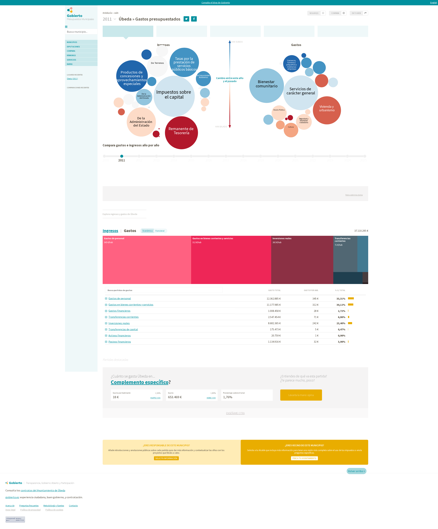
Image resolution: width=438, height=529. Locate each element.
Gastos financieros (119, 310)
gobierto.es (12, 497)
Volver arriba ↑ (356, 471)
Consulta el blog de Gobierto (216, 2)
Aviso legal (10, 509)
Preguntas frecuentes (28, 505)
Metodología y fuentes (53, 505)
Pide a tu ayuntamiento (304, 458)
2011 (108, 19)
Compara (71, 51)
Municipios (72, 42)
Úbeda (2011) (72, 78)
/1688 (155, 398)
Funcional (160, 230)
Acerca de (9, 505)
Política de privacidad (30, 509)
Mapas (70, 64)
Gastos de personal (119, 298)
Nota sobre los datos (354, 195)
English (433, 2)
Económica (148, 230)
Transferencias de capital (123, 329)
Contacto (73, 505)
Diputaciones (73, 46)
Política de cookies (54, 509)
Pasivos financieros (119, 341)
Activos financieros (119, 335)
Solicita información (166, 458)
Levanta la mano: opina (301, 395)
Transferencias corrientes (123, 317)
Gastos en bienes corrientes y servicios (130, 304)
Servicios (71, 60)
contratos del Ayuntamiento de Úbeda (43, 490)
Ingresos (110, 230)
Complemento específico (139, 382)
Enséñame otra (235, 413)
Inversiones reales (119, 323)
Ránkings (71, 55)
